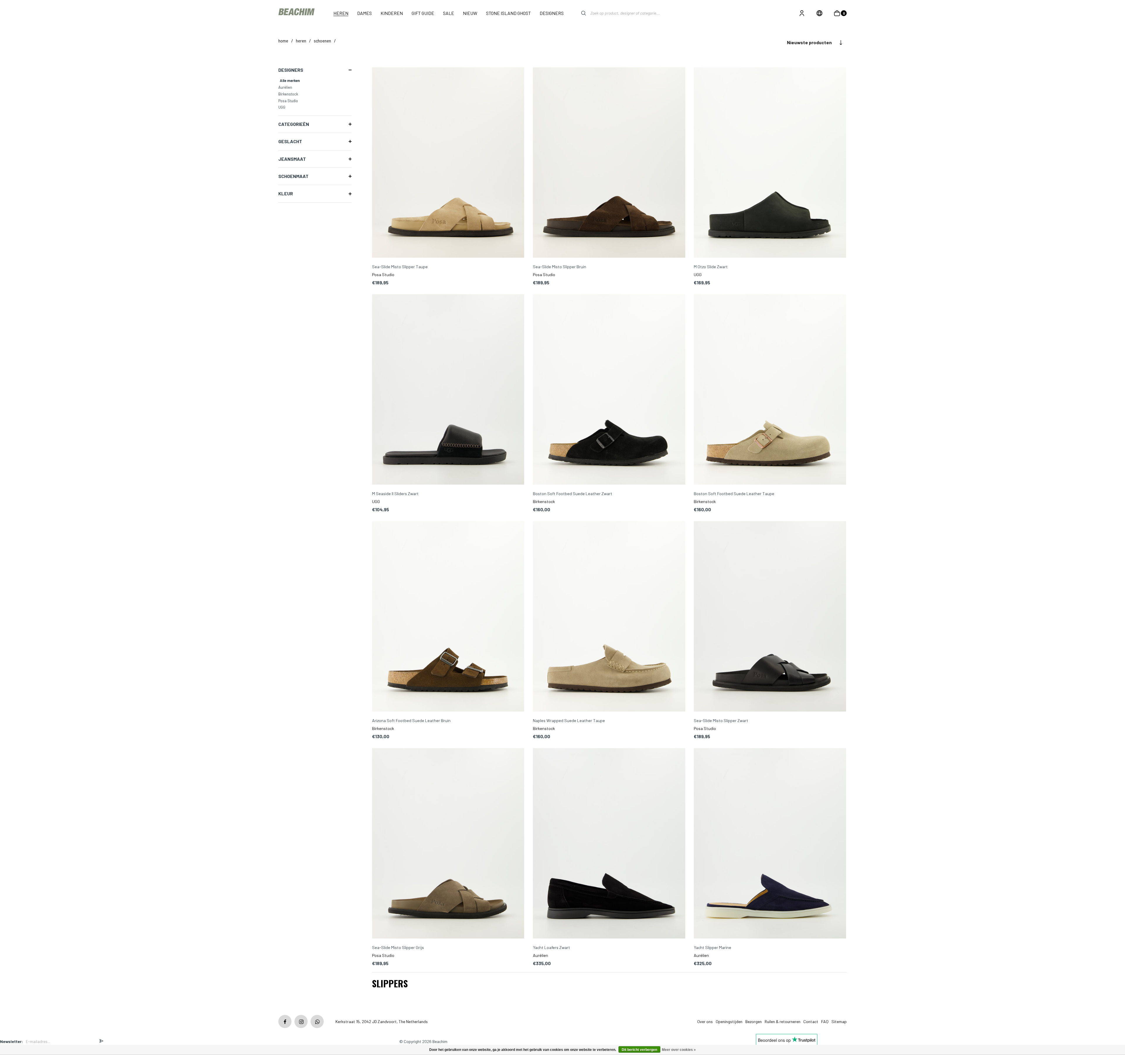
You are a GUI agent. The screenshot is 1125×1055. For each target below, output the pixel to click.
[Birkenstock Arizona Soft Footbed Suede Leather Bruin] (448, 616)
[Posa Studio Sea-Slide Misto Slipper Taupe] (448, 163)
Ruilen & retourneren (782, 1021)
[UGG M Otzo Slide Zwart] (770, 163)
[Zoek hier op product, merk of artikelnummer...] (579, 13)
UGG (281, 107)
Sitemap (839, 1021)
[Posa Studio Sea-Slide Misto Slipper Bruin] (609, 163)
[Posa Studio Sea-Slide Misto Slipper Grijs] (448, 843)
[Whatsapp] (317, 1021)
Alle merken (290, 80)
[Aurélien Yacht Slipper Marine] (770, 843)
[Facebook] (285, 1021)
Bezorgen (753, 1021)
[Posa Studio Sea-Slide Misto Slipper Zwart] (770, 616)
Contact (810, 1021)
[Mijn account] (802, 13)
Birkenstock (288, 94)
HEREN (301, 40)
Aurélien (285, 87)
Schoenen (322, 40)
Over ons (705, 1021)
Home (283, 40)
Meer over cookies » (679, 1050)
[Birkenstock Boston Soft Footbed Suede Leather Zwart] (609, 389)
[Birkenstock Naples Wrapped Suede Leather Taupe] (609, 616)
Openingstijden (729, 1021)
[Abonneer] (101, 1041)
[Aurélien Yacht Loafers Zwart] (609, 843)
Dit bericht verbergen (639, 1050)
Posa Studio (288, 100)
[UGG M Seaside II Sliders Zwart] (448, 389)
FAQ (825, 1021)
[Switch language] (819, 13)
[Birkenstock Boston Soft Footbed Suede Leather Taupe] (770, 389)
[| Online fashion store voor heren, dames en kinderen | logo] (297, 13)
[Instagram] (301, 1021)
